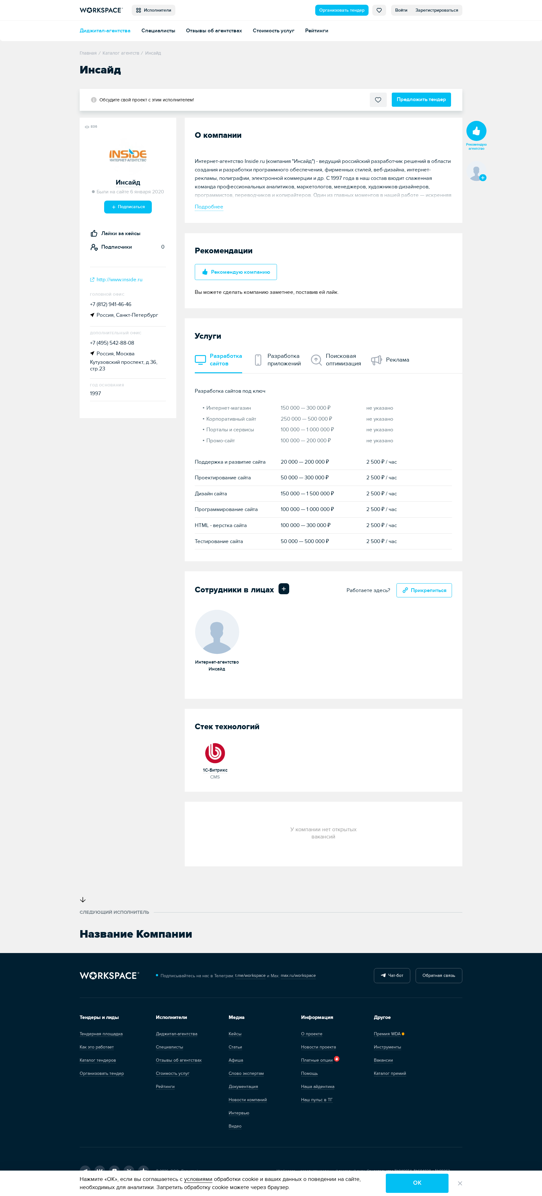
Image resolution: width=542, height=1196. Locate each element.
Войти (401, 10)
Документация (243, 1086)
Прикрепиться (429, 590)
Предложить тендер (421, 99)
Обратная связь (438, 975)
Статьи (235, 1047)
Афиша (236, 1060)
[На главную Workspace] (109, 976)
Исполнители (156, 10)
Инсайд (128, 182)
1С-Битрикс (215, 770)
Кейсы (235, 1034)
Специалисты (158, 30)
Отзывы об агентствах (214, 30)
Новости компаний (248, 1099)
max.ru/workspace (298, 975)
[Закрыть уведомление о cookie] (460, 1183)
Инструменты (387, 1047)
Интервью (239, 1113)
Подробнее (209, 206)
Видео (235, 1126)
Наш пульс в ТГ (317, 1099)
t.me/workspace (250, 975)
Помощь (309, 1073)
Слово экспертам (246, 1073)
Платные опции (317, 1060)
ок (417, 1183)
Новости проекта (318, 1047)
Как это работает (97, 1047)
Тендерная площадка (101, 1034)
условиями (198, 1179)
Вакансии (383, 1060)
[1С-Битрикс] (215, 752)
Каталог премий (390, 1073)
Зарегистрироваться (437, 10)
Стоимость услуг (274, 30)
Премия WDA (387, 1034)
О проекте (311, 1034)
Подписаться (131, 206)
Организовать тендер (341, 10)
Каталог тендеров (98, 1060)
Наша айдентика (317, 1086)
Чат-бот (394, 975)
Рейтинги (316, 30)
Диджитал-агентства (105, 30)
